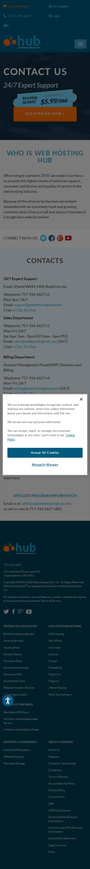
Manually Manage (45, 465)
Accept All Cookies (45, 452)
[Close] (81, 399)
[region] (45, 434)
